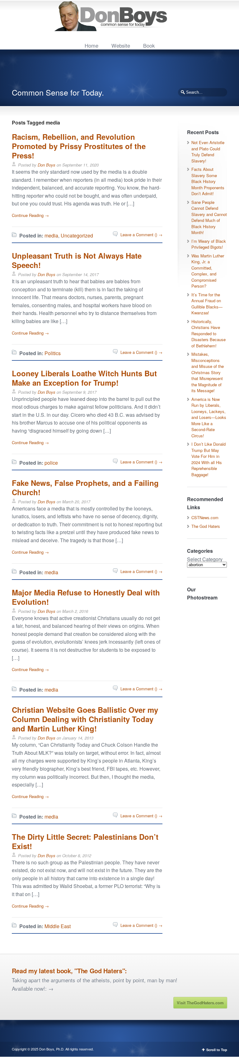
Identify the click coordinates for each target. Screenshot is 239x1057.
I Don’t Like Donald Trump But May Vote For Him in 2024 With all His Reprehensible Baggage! (208, 459)
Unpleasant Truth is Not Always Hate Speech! (77, 260)
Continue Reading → (30, 215)
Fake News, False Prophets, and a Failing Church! (85, 487)
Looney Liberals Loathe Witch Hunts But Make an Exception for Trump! (84, 378)
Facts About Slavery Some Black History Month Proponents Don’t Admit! (207, 181)
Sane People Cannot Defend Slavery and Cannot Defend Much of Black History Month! (209, 217)
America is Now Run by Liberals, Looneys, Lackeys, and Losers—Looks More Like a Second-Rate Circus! (208, 417)
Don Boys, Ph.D (51, 1048)
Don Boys (46, 165)
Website (120, 45)
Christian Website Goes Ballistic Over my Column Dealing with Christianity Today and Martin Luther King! (85, 719)
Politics (53, 353)
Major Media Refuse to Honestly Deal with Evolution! (86, 597)
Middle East (58, 926)
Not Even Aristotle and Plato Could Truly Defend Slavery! (207, 151)
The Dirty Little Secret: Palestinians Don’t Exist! (85, 841)
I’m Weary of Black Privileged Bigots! (208, 244)
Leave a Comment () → (141, 234)
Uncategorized (77, 235)
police (51, 462)
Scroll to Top (216, 1049)
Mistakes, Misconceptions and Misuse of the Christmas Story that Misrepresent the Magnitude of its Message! (207, 372)
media (51, 235)
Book (149, 45)
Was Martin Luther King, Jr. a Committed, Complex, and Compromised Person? (207, 271)
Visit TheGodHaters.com (200, 1003)
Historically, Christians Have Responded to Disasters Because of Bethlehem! (208, 333)
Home (91, 45)
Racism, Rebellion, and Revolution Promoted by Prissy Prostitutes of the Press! (79, 146)
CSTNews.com (204, 517)
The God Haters (205, 526)
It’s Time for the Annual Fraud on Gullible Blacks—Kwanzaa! (207, 304)
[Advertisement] (125, 71)
